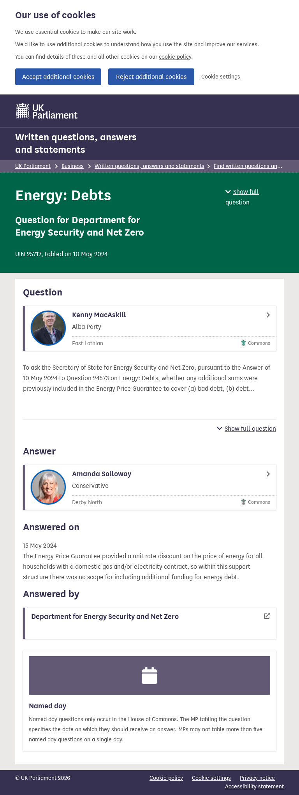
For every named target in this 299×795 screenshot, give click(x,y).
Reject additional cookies (151, 76)
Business (73, 166)
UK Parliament (33, 166)
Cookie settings (220, 76)
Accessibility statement (254, 786)
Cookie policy (166, 778)
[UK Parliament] (47, 110)
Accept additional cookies (58, 76)
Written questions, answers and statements (76, 143)
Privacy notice (257, 778)
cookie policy (175, 57)
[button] (254, 197)
